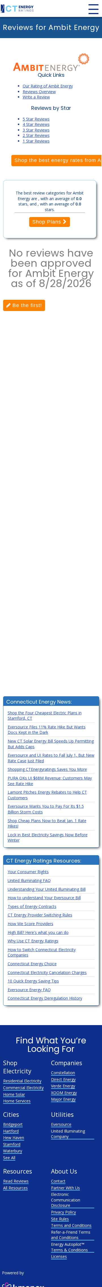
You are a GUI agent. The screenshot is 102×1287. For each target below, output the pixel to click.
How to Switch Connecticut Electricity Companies (42, 952)
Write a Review (36, 97)
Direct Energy (63, 1079)
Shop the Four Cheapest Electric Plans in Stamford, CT (45, 715)
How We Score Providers (30, 923)
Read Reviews (16, 1181)
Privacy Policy (63, 1212)
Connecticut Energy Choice (32, 963)
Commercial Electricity (23, 1087)
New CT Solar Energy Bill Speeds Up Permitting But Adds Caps (51, 743)
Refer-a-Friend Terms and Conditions (70, 1234)
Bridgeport (13, 1124)
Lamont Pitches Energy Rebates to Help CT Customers (47, 794)
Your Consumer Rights (28, 871)
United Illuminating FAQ (29, 880)
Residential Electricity (22, 1081)
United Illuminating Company (68, 1133)
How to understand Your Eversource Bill (44, 897)
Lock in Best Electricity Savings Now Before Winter (48, 837)
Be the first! (26, 305)
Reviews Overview (39, 91)
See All (9, 1157)
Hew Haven (13, 1137)
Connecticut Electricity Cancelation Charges (47, 972)
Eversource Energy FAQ (29, 989)
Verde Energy (63, 1086)
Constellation (63, 1072)
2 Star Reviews (36, 135)
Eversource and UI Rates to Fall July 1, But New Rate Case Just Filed (51, 757)
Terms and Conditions (71, 1225)
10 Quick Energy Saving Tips (33, 981)
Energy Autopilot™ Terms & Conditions (69, 1247)
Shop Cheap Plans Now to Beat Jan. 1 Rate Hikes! (47, 823)
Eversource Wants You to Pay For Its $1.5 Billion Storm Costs (46, 809)
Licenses (59, 1256)
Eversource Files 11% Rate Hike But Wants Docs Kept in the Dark (47, 729)
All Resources (15, 1187)
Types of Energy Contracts (32, 906)
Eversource (61, 1124)
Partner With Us (65, 1187)
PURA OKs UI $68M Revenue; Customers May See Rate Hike (50, 780)
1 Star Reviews (36, 141)
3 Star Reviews (36, 130)
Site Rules (60, 1219)
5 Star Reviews (36, 119)
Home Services (17, 1101)
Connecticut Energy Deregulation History (45, 998)
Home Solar (14, 1094)
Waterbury (12, 1151)
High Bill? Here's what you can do (38, 932)
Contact (58, 1181)
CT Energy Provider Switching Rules (40, 915)
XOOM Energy (64, 1092)
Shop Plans (47, 222)
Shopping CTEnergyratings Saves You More (47, 769)
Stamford (11, 1144)
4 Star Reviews (36, 124)
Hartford (11, 1131)
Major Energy (63, 1099)
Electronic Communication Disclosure (65, 1200)
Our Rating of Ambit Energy (48, 86)
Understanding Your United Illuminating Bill (47, 889)
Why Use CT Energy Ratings (33, 941)
